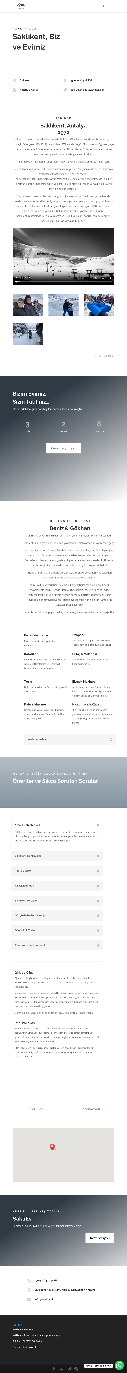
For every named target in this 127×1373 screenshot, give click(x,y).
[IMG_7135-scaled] (63, 314)
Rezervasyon (90, 1109)
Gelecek (108, 355)
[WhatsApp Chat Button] (119, 1365)
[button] (53, 1147)
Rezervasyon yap (63, 448)
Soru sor (36, 1109)
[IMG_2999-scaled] (99, 314)
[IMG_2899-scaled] (28, 343)
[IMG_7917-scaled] (28, 314)
